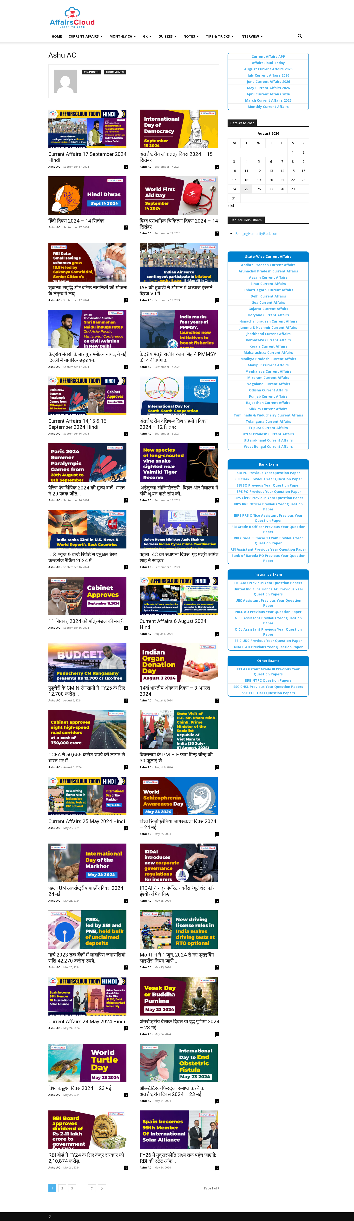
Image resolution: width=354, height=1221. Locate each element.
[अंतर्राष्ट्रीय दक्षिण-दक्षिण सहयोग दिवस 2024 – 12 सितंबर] (179, 395)
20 (271, 180)
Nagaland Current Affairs (268, 384)
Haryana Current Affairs (268, 315)
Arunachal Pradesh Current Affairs (268, 271)
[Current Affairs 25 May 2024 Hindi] (88, 796)
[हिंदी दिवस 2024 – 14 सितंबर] (88, 195)
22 (293, 180)
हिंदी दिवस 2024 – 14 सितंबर (76, 221)
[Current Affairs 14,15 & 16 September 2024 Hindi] (88, 395)
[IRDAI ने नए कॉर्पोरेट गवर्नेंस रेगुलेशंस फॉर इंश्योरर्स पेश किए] (179, 863)
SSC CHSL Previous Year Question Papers (268, 686)
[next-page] (102, 1188)
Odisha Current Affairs (268, 390)
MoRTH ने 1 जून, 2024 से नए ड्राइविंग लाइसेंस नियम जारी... (177, 958)
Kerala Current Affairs (268, 346)
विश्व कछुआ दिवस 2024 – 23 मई (79, 1088)
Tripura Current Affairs (268, 427)
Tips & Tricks (218, 36)
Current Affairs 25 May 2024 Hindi (86, 821)
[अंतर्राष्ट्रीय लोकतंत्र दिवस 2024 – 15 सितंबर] (179, 129)
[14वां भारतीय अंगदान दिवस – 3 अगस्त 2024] (179, 662)
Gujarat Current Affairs (268, 308)
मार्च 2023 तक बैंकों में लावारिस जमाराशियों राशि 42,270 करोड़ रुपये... (86, 958)
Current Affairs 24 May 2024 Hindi (86, 1021)
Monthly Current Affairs (268, 106)
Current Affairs (84, 36)
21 (282, 180)
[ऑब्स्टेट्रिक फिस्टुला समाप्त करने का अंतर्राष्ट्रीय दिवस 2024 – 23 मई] (179, 1063)
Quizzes (165, 36)
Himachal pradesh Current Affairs (268, 321)
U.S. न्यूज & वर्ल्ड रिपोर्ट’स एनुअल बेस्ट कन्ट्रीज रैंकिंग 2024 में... (82, 557)
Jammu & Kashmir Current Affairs (268, 327)
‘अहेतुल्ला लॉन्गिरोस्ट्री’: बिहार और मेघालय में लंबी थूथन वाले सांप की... (179, 491)
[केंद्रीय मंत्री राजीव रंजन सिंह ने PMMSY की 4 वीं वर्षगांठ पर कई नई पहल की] (179, 329)
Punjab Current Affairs (268, 396)
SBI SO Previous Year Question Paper (268, 485)
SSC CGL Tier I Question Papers (268, 693)
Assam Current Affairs (268, 277)
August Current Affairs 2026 (268, 69)
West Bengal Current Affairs (268, 446)
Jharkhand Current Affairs (268, 333)
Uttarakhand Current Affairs (268, 440)
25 (246, 189)
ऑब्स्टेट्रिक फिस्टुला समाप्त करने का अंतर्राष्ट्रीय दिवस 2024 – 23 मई (173, 1091)
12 (259, 170)
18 (246, 180)
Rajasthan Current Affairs (268, 402)
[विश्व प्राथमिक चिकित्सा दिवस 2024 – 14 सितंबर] (179, 195)
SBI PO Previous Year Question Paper (268, 472)
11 (246, 170)
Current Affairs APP (268, 56)
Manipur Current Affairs (268, 365)
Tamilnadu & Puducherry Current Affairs (268, 415)
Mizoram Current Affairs (268, 377)
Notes (189, 36)
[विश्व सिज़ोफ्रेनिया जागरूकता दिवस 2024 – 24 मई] (179, 796)
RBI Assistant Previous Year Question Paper (268, 549)
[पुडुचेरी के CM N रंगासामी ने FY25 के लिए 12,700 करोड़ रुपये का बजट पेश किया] (88, 662)
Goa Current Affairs (268, 302)
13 (271, 170)
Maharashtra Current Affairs (268, 352)
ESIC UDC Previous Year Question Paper (268, 640)
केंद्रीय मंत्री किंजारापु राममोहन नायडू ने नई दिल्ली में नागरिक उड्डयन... (87, 357)
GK (145, 36)
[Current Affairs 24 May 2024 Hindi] (88, 996)
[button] (300, 36)
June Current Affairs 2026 (268, 81)
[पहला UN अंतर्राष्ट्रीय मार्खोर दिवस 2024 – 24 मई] (88, 863)
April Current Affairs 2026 (268, 94)
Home (57, 36)
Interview (250, 36)
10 (234, 170)
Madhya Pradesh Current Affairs (268, 358)
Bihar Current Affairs (268, 283)
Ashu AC (54, 166)
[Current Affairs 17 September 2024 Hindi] (88, 129)
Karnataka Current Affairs (268, 340)
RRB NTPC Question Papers (268, 680)
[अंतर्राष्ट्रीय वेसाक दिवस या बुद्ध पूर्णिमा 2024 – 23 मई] (179, 996)
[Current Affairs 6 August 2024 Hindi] (179, 596)
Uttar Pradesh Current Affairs (268, 434)
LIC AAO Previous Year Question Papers (268, 583)
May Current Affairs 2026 (268, 88)
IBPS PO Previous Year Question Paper (268, 491)
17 (234, 180)
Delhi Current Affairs (268, 296)
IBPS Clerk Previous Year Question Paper (268, 497)
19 (259, 180)
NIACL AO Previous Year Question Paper (268, 647)
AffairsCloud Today (268, 62)
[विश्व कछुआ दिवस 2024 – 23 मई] (88, 1063)
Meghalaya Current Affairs (268, 371)
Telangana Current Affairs (268, 421)
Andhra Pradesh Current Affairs (268, 265)
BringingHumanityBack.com (256, 233)
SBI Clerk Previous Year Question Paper (268, 479)
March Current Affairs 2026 (268, 100)
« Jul (231, 205)
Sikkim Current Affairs (268, 409)
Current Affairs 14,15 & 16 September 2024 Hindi (77, 424)
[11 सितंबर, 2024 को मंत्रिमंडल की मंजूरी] (88, 596)
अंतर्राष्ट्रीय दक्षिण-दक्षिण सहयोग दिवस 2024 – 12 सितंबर (174, 424)
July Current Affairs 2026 (268, 75)
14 (282, 170)
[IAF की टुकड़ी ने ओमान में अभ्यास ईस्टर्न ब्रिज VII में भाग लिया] (179, 262)
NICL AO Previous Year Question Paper (268, 611)
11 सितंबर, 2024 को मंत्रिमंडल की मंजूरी (86, 621)
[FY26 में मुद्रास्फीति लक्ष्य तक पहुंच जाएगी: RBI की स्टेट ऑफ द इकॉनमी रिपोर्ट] (179, 1129)
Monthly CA (121, 36)
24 (234, 189)
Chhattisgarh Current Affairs (268, 290)
